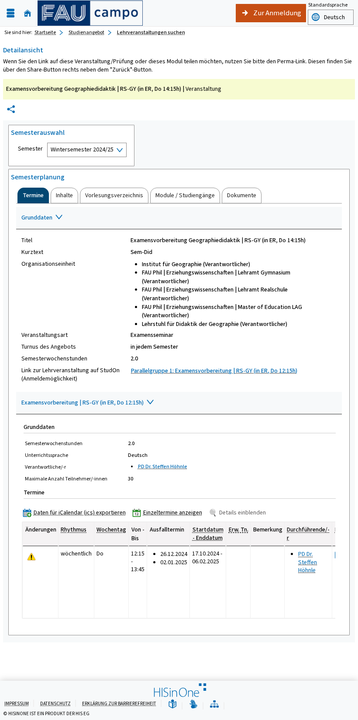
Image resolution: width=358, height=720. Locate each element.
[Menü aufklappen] (10, 13)
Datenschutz (55, 703)
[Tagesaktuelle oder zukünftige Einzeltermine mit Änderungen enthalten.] (31, 557)
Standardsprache (328, 4)
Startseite (45, 32)
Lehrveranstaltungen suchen (151, 32)
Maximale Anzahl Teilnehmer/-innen (66, 478)
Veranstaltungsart (44, 335)
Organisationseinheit (48, 264)
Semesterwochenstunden (54, 359)
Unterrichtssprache (46, 455)
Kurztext (32, 252)
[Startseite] (27, 13)
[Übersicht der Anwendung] (214, 704)
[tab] (33, 195)
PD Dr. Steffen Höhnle (162, 466)
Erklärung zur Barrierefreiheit (119, 703)
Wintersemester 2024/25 (82, 149)
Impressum (16, 703)
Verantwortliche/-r (45, 466)
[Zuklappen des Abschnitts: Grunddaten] (179, 218)
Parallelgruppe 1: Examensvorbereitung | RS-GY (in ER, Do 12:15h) (214, 371)
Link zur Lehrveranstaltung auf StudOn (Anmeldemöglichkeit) (70, 374)
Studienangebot (86, 32)
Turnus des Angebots (48, 347)
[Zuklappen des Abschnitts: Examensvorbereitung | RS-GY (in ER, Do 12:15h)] (179, 403)
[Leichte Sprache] (172, 704)
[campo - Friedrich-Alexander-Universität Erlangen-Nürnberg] (90, 13)
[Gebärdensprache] (193, 704)
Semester (30, 149)
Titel (26, 240)
